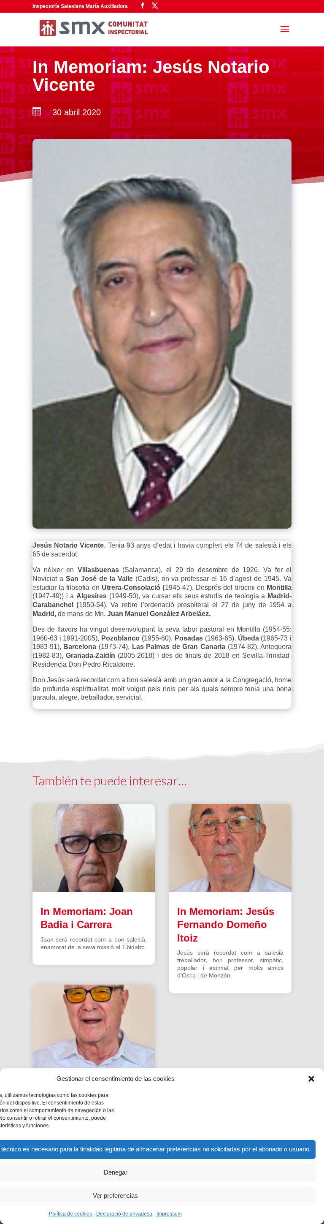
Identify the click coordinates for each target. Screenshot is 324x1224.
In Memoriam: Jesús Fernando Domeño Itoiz (225, 924)
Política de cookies (70, 1214)
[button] (311, 1079)
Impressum (169, 1214)
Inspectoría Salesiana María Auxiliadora (80, 6)
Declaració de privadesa (124, 1214)
